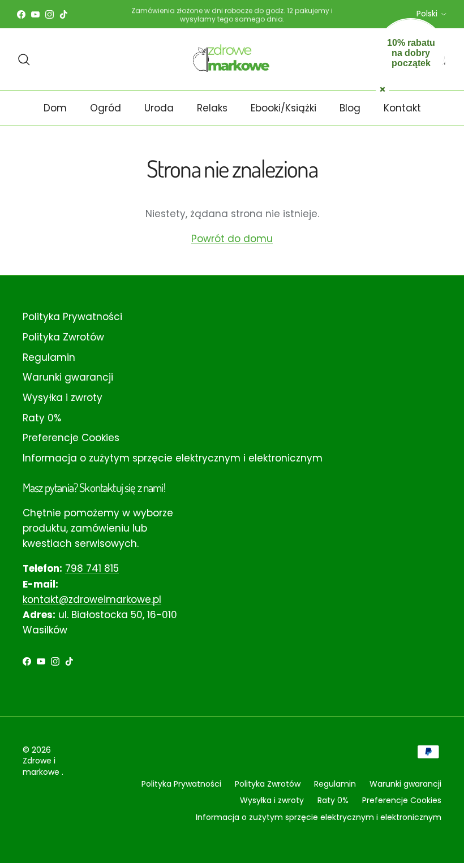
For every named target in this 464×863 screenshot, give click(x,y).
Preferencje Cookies (71, 438)
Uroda (159, 108)
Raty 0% (42, 418)
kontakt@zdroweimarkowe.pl (92, 599)
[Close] (382, 88)
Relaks (212, 108)
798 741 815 (92, 568)
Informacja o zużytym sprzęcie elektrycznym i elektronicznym (173, 458)
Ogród (105, 108)
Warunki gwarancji (68, 377)
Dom (55, 108)
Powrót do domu (232, 238)
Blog (350, 108)
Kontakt (402, 108)
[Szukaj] (24, 59)
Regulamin (49, 357)
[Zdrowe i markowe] (232, 59)
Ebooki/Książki (283, 108)
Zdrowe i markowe (42, 766)
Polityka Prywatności (72, 316)
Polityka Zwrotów (63, 337)
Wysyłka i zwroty (62, 397)
